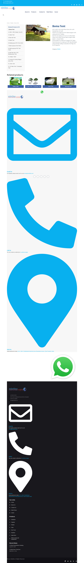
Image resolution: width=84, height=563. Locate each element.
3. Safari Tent (11, 34)
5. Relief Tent (11, 40)
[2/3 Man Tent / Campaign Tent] (33, 81)
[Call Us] (42, 247)
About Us (27, 12)
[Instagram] (79, 5)
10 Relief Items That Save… (15, 549)
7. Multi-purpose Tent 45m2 (14, 45)
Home (8, 23)
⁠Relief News (50, 12)
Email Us (9, 171)
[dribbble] (44, 176)
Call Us (9, 250)
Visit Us (9, 349)
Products (33, 12)
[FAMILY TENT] (16, 81)
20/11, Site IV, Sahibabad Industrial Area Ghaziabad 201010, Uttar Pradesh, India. (35, 351)
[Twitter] (74, 5)
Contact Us (42, 12)
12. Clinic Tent (11, 63)
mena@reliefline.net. (29, 173)
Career (56, 12)
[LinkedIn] (77, 5)
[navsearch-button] (3, 15)
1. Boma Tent (11, 29)
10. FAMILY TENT (12, 56)
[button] (48, 27)
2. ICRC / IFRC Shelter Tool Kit (15, 32)
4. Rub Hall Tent (12, 37)
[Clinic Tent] (51, 81)
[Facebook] (72, 5)
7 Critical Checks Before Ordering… (16, 545)
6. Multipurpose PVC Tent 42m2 (15, 43)
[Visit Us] (42, 346)
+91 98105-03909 (24, 252)
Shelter (11, 23)
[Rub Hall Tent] (68, 81)
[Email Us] (42, 168)
